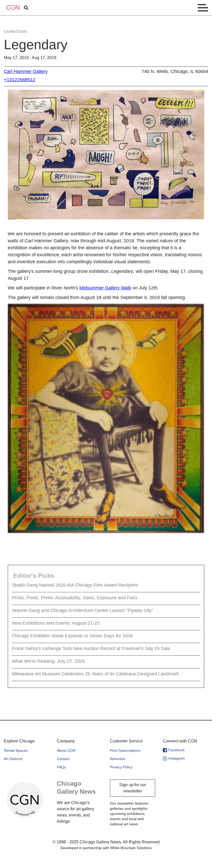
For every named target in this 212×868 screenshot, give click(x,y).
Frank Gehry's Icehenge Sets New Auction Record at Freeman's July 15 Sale (91, 648)
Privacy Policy (121, 767)
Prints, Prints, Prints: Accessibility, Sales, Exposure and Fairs (74, 597)
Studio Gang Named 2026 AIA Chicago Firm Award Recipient (75, 585)
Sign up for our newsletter (132, 788)
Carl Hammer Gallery (26, 71)
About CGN (66, 750)
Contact (63, 759)
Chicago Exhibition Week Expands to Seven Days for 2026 (72, 635)
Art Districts (13, 759)
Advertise (117, 759)
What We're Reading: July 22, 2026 (48, 661)
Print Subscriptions (125, 750)
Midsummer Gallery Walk (105, 287)
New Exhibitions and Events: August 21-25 (56, 623)
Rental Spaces (16, 750)
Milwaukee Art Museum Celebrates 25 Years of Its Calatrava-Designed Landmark (95, 673)
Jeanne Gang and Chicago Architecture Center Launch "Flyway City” (82, 610)
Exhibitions (15, 32)
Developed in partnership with (106, 848)
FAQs (61, 767)
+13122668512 (19, 79)
